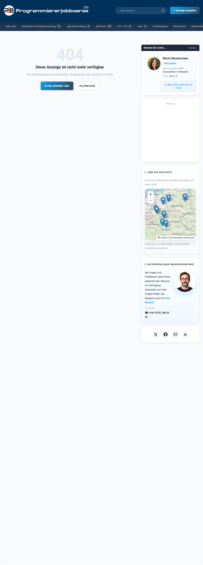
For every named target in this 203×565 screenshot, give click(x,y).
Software (103, 26)
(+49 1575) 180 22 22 (157, 314)
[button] (185, 197)
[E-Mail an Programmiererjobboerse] (175, 334)
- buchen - (192, 48)
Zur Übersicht (87, 85)
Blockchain (179, 26)
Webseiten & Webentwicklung (41, 26)
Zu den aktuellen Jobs (57, 85)
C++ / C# (123, 26)
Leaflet (163, 238)
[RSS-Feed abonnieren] (185, 334)
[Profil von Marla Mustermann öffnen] (154, 63)
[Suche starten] (163, 10)
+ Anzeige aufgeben (185, 10)
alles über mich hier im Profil (178, 86)
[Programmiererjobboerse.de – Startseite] (46, 10)
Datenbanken (160, 26)
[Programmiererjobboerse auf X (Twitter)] (155, 334)
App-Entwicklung (78, 26)
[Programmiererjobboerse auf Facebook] (165, 334)
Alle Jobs (11, 26)
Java (141, 26)
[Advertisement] (170, 132)
